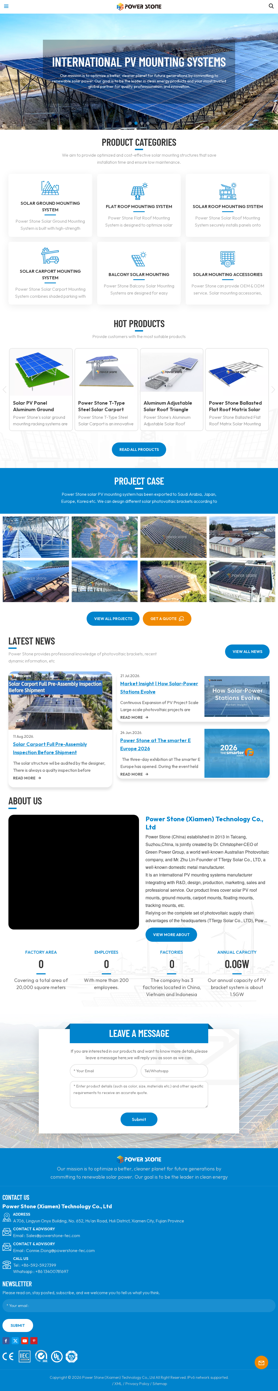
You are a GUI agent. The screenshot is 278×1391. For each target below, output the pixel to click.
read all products (139, 449)
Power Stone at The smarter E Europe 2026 (155, 744)
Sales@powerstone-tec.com (53, 1235)
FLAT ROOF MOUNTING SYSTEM (139, 206)
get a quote (163, 618)
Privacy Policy (137, 1383)
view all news (247, 651)
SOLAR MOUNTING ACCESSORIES (228, 274)
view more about (171, 934)
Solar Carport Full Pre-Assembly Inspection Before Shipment (50, 748)
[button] (130, 123)
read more (24, 778)
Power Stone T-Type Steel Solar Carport (36, 406)
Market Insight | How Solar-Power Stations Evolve (159, 687)
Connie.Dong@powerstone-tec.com (60, 1250)
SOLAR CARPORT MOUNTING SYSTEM (50, 274)
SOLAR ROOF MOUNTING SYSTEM (228, 206)
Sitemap (160, 1383)
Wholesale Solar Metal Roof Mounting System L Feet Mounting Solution (237, 406)
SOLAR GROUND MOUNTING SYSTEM (50, 206)
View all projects (113, 618)
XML (118, 1383)
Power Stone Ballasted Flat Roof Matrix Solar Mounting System (170, 406)
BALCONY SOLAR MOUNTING (139, 274)
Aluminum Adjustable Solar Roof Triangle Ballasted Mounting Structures (102, 406)
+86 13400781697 (51, 1271)
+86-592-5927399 (38, 1265)
